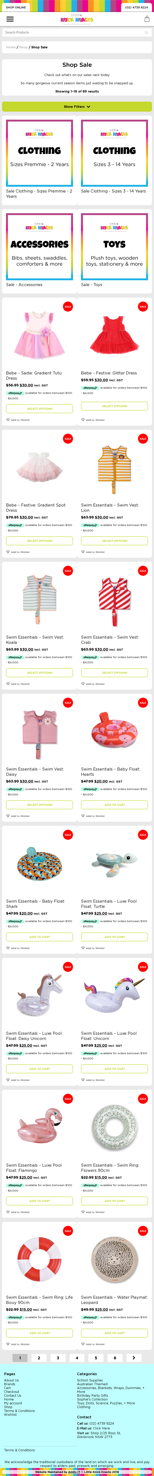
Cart (7, 1388)
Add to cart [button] (114, 804)
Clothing (83, 1407)
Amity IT (74, 1472)
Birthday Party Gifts (92, 1395)
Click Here (101, 1428)
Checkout (11, 1391)
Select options (39, 408)
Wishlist (10, 1414)
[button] (39, 420)
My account (13, 1403)
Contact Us (12, 1395)
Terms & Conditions (19, 1411)
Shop (23, 47)
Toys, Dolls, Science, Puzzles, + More (106, 1403)
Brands (9, 1384)
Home (11, 47)
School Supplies (90, 1380)
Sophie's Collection (92, 1399)
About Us (11, 1380)
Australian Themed (92, 1384)
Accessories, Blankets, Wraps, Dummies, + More (110, 1389)
